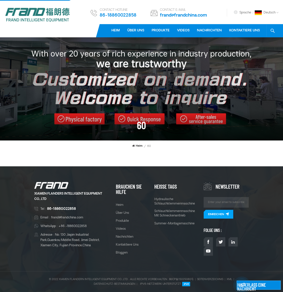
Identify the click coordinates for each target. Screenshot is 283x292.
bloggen (122, 253)
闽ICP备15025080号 (181, 279)
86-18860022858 (118, 15)
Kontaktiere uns (244, 30)
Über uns (135, 30)
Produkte (161, 30)
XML (229, 279)
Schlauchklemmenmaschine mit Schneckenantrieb (174, 213)
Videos (183, 30)
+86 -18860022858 (72, 226)
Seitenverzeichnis (210, 279)
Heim (115, 30)
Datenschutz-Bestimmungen (114, 284)
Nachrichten (209, 30)
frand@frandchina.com (183, 15)
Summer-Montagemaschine (174, 224)
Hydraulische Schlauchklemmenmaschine (174, 201)
